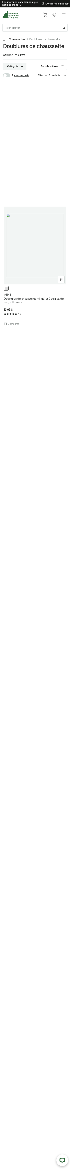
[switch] (8, 75)
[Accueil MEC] (10, 15)
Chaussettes (17, 39)
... (4, 39)
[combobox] (35, 28)
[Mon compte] (54, 15)
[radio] (6, 288)
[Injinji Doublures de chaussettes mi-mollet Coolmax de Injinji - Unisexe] (35, 266)
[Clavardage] (62, 1160)
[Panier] (45, 15)
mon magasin (21, 75)
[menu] (64, 15)
